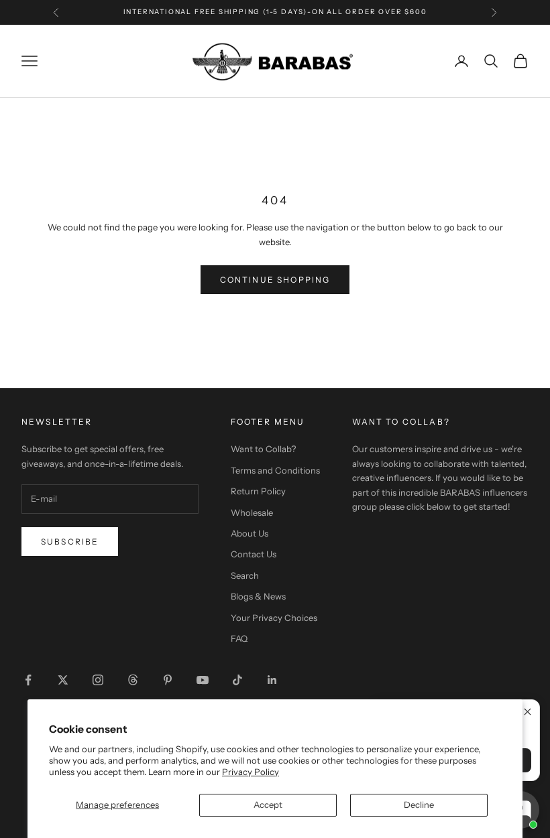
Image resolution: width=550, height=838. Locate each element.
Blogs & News (258, 596)
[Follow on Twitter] (63, 680)
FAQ (239, 638)
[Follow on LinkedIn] (272, 680)
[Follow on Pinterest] (167, 680)
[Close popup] (527, 711)
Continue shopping (275, 280)
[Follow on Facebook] (28, 680)
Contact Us (253, 554)
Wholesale (252, 512)
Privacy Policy (250, 771)
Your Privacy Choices (274, 617)
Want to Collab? (263, 448)
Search (245, 575)
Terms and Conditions (275, 470)
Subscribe (70, 542)
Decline (419, 804)
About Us (249, 533)
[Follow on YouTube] (202, 680)
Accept (268, 804)
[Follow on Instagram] (98, 680)
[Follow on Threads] (133, 680)
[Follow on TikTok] (237, 680)
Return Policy (258, 491)
